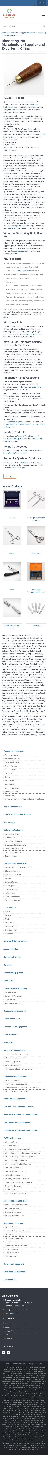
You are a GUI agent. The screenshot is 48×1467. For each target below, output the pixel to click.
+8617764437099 (11, 1314)
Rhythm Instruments (12, 957)
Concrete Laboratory (13, 1186)
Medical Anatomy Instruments (16, 1234)
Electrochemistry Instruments (16, 1054)
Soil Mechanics (11, 1190)
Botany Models (9, 453)
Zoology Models (11, 856)
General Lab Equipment (13, 1065)
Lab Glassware (9, 908)
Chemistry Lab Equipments (15, 863)
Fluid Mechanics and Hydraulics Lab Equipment (22, 1088)
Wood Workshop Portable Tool (16, 1160)
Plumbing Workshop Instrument (17, 1179)
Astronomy (9, 784)
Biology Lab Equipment (27, 33)
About (41, 3)
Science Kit (8, 981)
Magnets (8, 773)
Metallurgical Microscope (14, 1216)
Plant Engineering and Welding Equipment (20, 1157)
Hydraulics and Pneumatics (15, 1193)
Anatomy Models (10, 949)
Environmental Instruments (31, 451)
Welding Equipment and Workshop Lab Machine (22, 1153)
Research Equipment (13, 1062)
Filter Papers (10, 886)
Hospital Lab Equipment (13, 1223)
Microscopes (9, 822)
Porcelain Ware (10, 1000)
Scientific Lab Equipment (14, 1272)
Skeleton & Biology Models (15, 941)
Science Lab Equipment (13, 1264)
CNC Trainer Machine (13, 1168)
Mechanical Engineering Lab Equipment (20, 1114)
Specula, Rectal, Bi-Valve (15, 424)
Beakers (8, 912)
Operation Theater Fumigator (16, 1245)
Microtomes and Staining (14, 852)
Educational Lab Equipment (15, 988)
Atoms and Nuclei (11, 792)
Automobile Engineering (14, 1175)
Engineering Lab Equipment (15, 1076)
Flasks (7, 919)
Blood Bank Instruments (14, 1238)
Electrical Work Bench (13, 1146)
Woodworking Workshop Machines (18, 1164)
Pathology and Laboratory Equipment (19, 1069)
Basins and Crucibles (13, 875)
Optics (7, 777)
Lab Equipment (9, 1280)
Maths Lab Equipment (12, 806)
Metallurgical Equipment (14, 1099)
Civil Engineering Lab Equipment (17, 1122)
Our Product (12, 33)
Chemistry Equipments (13, 871)
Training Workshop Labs (14, 1171)
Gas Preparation (11, 889)
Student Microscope (13, 1212)
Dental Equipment (12, 1242)
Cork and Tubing (11, 882)
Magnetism (9, 781)
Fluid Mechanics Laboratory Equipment (20, 1130)
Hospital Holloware (12, 1253)
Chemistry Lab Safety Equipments (18, 867)
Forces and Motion (12, 755)
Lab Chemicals (10, 992)
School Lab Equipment (13, 973)
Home (4, 33)
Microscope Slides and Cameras (17, 1205)
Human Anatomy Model (14, 849)
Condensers (9, 934)
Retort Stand (10, 893)
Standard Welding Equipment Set (17, 1149)
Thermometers (21, 453)
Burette (8, 915)
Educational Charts (12, 834)
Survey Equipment (12, 1080)
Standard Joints (11, 930)
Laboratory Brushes (12, 900)
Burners (8, 878)
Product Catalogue (18, 468)
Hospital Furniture (12, 1227)
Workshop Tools (11, 1142)
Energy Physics (11, 766)
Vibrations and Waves (13, 759)
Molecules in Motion (12, 762)
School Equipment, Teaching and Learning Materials (24, 799)
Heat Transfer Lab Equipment (16, 1084)
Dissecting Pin (30, 424)
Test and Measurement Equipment (18, 1107)
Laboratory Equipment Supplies (17, 814)
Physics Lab (9, 795)
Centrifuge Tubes (11, 926)
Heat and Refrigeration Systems (17, 1231)
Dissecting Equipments (18, 226)
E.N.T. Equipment (11, 1249)
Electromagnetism (12, 788)
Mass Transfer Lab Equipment (16, 1091)
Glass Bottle (9, 923)
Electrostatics (10, 770)
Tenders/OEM (8, 1331)
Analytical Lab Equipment (14, 1050)
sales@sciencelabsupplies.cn (16, 1310)
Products (6, 1327)
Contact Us (14, 228)
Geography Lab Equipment (14, 1011)
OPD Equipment (11, 1256)
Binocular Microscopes (13, 1208)
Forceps (16, 223)
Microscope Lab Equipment (15, 1201)
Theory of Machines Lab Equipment (18, 1182)
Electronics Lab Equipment (15, 1027)
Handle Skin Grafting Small (13, 439)
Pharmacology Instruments (15, 1058)
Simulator (7, 965)
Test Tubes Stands (12, 897)
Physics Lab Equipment (13, 751)
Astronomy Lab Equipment (15, 1003)
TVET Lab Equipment (12, 1138)
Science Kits (8, 1042)
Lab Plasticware (10, 1034)
